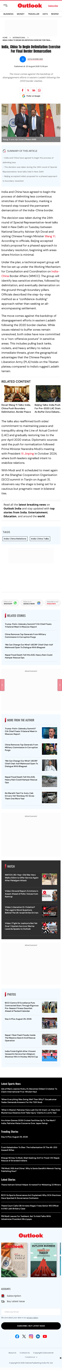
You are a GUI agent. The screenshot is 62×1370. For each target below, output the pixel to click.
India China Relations (15, 538)
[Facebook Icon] (17, 1336)
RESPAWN (56, 14)
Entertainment (38, 512)
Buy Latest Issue (16, 1301)
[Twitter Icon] (24, 1336)
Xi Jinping (27, 453)
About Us (12, 1353)
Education (10, 516)
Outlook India (12, 508)
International (19, 37)
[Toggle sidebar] (7, 6)
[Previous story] (2, 685)
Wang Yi (50, 236)
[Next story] (60, 685)
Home (5, 37)
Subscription (14, 1296)
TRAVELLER (33, 14)
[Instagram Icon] (31, 1336)
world (41, 516)
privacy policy (32, 1318)
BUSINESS (8, 14)
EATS (45, 14)
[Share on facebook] (22, 90)
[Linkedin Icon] (38, 1336)
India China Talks (40, 538)
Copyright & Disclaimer (43, 1353)
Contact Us (25, 1353)
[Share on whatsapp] (39, 90)
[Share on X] (28, 90)
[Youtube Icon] (45, 1336)
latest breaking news (32, 504)
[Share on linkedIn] (34, 90)
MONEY (21, 14)
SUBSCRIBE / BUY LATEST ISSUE (31, 1326)
